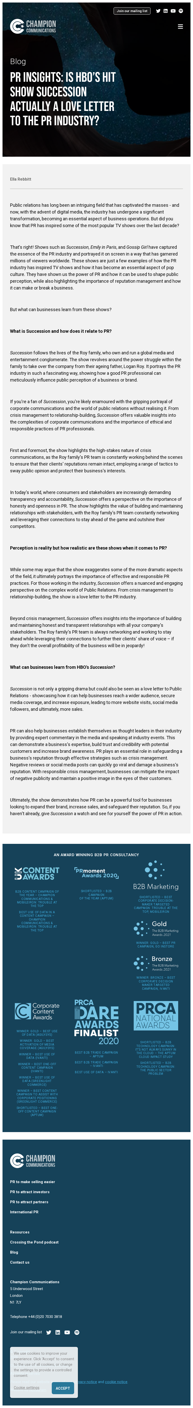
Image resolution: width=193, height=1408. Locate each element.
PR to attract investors (30, 1192)
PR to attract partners (29, 1202)
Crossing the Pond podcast (34, 1242)
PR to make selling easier (32, 1182)
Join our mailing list (132, 11)
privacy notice (85, 1382)
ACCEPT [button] (63, 1388)
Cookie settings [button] (26, 1387)
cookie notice (116, 1382)
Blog (18, 61)
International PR (24, 1212)
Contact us (19, 1262)
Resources (19, 1232)
